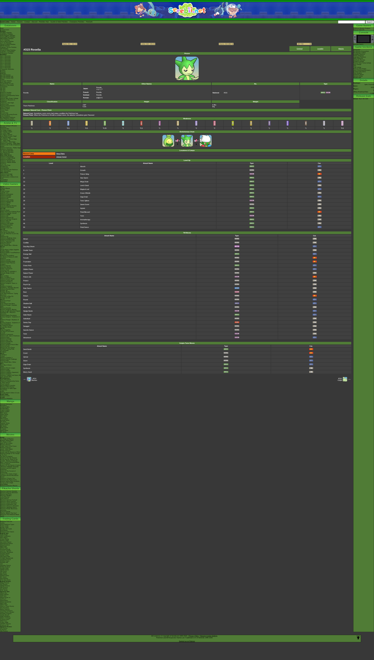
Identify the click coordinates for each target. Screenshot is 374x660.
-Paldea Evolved (5, 567)
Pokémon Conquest (6, 286)
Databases (10, 25)
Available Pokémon (359, 54)
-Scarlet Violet (4, 568)
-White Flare (4, 548)
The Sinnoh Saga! (5, 137)
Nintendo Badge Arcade (7, 273)
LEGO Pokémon (5, 107)
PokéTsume (3, 181)
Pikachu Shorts (10, 488)
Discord (34, 22)
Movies (10, 434)
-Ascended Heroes (5, 542)
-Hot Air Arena (4, 607)
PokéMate (3, 352)
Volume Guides (4, 411)
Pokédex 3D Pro (5, 292)
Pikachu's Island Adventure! (8, 503)
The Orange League (6, 131)
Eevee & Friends (5, 511)
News (2, 28)
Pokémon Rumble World (7, 261)
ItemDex (2, 70)
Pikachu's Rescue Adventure (9, 492)
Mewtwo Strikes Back (6, 440)
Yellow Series (4, 414)
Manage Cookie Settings (208, 636)
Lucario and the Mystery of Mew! (10, 452)
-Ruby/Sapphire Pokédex (7, 35)
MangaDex (3, 405)
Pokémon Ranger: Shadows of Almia (9, 320)
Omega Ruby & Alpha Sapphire (9, 249)
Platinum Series (5, 423)
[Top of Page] (358, 637)
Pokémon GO (4, 198)
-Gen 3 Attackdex (5, 59)
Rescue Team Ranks (359, 69)
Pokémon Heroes (5, 447)
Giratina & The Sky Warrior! (8, 458)
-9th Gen (2, 88)
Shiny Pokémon (5, 153)
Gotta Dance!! (4, 498)
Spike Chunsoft (369, 84)
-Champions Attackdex (7, 69)
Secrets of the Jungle (6, 482)
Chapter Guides (5, 410)
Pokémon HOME (5, 214)
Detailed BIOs (4, 408)
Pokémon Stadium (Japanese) (9, 372)
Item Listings (357, 64)
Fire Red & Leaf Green (7, 331)
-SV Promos (3, 584)
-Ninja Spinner (4, 594)
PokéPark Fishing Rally (7, 349)
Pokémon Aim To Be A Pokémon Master (10, 145)
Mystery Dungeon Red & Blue (9, 344)
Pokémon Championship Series (9, 95)
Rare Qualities (357, 73)
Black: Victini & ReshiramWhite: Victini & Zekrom (10, 463)
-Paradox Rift (4, 562)
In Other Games (5, 382)
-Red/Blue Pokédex (6, 32)
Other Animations (5, 171)
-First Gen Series (5, 580)
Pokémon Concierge (6, 174)
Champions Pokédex (77, 22)
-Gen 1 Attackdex (5, 56)
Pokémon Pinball (5, 371)
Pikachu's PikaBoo (5, 495)
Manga (10, 401)
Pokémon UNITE (5, 203)
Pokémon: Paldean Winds (8, 162)
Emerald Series (4, 420)
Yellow (2, 366)
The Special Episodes (6, 150)
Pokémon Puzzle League (7, 368)
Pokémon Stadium (5, 374)
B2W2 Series (4, 427)
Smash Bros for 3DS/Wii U (8, 271)
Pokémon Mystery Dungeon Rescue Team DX (8, 219)
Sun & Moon (4, 230)
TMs (354, 66)
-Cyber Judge (4, 622)
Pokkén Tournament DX (7, 241)
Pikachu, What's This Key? (8, 513)
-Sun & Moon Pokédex (7, 41)
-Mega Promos (4, 583)
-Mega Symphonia (5, 602)
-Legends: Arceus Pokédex (8, 47)
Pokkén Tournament (6, 268)
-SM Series (3, 571)
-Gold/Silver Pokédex (6, 34)
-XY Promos (3, 588)
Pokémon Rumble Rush (7, 239)
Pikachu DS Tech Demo (7, 347)
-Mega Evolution (5, 545)
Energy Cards (4, 527)
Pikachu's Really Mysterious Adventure (8, 509)
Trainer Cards (4, 526)
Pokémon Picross (5, 265)
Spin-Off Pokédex (5, 75)
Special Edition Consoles (7, 385)
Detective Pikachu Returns (8, 206)
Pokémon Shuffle (5, 260)
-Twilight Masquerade (6, 558)
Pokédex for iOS (5, 298)
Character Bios (4, 129)
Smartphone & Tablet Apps (8, 388)
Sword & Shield (4, 210)
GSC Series (3, 416)
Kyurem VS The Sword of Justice (10, 465)
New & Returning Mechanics (362, 70)
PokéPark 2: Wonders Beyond (9, 287)
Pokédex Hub (44, 22)
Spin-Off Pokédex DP (6, 76)
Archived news (4, 30)
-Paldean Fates (4, 561)
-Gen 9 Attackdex (5, 67)
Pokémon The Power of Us (8, 480)
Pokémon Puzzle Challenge (8, 359)
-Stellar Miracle (4, 615)
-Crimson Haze (4, 619)
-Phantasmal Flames (6, 543)
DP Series (3, 421)
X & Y (2, 248)
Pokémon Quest (5, 244)
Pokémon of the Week (7, 85)
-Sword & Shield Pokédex (7, 44)
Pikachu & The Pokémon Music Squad (9, 515)
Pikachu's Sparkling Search (8, 507)
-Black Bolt (3, 546)
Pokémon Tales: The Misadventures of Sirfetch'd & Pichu (9, 177)
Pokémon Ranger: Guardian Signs (8, 305)
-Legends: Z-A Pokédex (7, 51)
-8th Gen (2, 89)
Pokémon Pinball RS (6, 341)
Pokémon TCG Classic (7, 532)
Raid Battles (4, 530)
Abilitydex (3, 73)
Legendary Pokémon (359, 57)
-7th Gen (2, 91)
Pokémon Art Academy (7, 255)
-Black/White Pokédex (7, 38)
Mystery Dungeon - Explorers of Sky (10, 317)
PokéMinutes (4, 166)
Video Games (10, 184)
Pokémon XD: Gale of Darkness (10, 336)
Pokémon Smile (5, 222)
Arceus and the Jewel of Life (9, 459)
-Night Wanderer (5, 616)
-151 (1, 564)
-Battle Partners (5, 609)
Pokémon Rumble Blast (7, 289)
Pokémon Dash (4, 337)
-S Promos (3, 629)
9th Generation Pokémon (7, 117)
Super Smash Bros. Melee (8, 362)
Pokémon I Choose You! (7, 478)
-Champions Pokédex (6, 53)
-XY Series (3, 572)
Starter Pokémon (358, 55)
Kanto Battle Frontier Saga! (8, 136)
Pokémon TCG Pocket (7, 207)
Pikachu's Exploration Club (8, 504)
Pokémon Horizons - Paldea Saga (10, 147)
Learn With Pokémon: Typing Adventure (9, 294)
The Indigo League (5, 130)
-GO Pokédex (4, 49)
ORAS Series (4, 430)
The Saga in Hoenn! (6, 134)
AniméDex (3, 127)
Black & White (4, 276)
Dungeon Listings (358, 61)
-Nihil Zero (3, 596)
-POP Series (4, 590)
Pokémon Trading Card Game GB (10, 375)
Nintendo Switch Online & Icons (9, 393)
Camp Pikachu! (4, 497)
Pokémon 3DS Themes (7, 387)
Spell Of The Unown (6, 443)
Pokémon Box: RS (5, 340)
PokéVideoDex (4, 168)
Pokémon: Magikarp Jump (8, 238)
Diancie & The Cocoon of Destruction (7, 471)
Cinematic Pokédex (6, 81)
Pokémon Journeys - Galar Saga (10, 143)
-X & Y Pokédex (5, 40)
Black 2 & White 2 (5, 277)
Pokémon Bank (4, 251)
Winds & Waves (5, 188)
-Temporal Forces (5, 559)
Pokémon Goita (4, 395)
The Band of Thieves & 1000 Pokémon (9, 257)
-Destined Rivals (5, 549)
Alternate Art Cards (6, 529)
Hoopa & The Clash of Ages (8, 474)
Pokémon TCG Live (6, 228)
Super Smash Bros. (6, 376)
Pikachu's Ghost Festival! (8, 501)
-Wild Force (3, 621)
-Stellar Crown (4, 555)
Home (13, 22)
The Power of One (5, 442)
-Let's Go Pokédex (5, 43)
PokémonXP (4, 97)
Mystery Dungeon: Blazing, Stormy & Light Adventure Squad (10, 310)
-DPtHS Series (4, 575)
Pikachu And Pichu (6, 494)
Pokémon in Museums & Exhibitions (7, 100)
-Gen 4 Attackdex (5, 60)
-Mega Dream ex (5, 597)
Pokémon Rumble (5, 308)
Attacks (341, 49)
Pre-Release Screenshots (361, 51)
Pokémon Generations (7, 156)
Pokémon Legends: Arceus (8, 213)
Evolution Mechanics (359, 71)
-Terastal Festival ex (6, 610)
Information (356, 50)
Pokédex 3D (4, 290)
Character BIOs (5, 407)
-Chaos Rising (4, 539)
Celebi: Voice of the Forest (8, 446)
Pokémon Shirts (5, 108)
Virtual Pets (3, 390)
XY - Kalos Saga (5, 140)
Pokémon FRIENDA (6, 398)
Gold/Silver (3, 355)
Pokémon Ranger (5, 343)
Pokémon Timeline (5, 92)
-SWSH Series (4, 569)
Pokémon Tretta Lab (6, 280)
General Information (6, 404)
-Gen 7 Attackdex (5, 65)
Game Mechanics (5, 82)
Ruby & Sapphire (5, 330)
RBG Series (3, 413)
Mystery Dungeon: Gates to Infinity (8, 284)
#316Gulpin (340, 379)
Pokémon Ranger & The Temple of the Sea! (10, 454)
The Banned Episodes (6, 152)
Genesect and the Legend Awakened (8, 468)
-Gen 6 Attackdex (5, 63)
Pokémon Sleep (5, 204)
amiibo (2, 391)
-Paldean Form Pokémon (7, 120)
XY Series (3, 429)
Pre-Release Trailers (359, 52)
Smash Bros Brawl (5, 327)
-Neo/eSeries (4, 578)
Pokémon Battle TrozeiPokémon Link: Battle (10, 253)
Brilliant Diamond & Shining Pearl (10, 211)
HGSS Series (4, 424)
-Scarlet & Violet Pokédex (8, 50)
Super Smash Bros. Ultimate (9, 245)
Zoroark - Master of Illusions (8, 461)
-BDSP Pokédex (5, 46)
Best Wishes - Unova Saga (8, 139)
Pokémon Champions (6, 194)
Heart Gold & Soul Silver (7, 303)
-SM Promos (4, 587)
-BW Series (3, 574)
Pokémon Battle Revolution (8, 315)
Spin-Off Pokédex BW (6, 78)
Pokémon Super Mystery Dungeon (7, 263)
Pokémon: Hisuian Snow (7, 161)
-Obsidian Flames (5, 565)
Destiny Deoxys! (5, 450)
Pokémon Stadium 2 (6, 357)
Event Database (5, 116)
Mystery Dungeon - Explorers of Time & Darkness (10, 323)
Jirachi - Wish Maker (6, 449)
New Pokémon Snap (6, 225)
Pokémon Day (4, 104)
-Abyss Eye (3, 593)
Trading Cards (10, 518)
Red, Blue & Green (6, 365)
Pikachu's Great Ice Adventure (9, 506)
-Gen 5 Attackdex (5, 62)
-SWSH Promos (5, 586)
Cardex (2, 79)
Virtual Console (4, 384)
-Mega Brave (4, 600)
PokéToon (3, 164)
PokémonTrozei (5, 346)
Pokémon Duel (4, 270)
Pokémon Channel (5, 338)
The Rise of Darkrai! (6, 456)
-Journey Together (5, 551)
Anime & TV (10, 123)
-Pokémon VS (4, 625)
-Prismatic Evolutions (6, 552)
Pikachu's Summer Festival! (8, 500)
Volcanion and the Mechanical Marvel (9, 476)
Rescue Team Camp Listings (362, 63)
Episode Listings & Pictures (8, 126)
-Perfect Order (4, 540)
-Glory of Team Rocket (7, 606)
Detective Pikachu (5, 242)
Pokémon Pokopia (5, 195)
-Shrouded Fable (5, 556)
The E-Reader (4, 350)
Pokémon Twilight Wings (7, 158)
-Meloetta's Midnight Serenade (9, 466)
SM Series (3, 432)
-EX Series (3, 577)
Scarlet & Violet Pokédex (59, 22)
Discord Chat (4, 113)
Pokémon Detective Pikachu (8, 485)
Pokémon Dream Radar (7, 279)
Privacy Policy (194, 636)
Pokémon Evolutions (6, 159)
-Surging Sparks (5, 553)
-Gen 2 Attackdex (5, 57)
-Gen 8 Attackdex (5, 66)
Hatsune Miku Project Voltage (9, 98)
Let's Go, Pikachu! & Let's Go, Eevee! (9, 234)
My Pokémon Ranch (6, 325)
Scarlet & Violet (4, 191)
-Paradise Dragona (5, 613)
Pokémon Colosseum (6, 334)
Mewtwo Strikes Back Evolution (9, 481)
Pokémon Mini (4, 360)
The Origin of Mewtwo (7, 439)
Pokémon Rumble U (6, 282)
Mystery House (358, 76)
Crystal (2, 356)
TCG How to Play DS (6, 296)
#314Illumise (34, 379)
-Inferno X (3, 599)
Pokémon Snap (4, 369)
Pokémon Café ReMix (7, 200)
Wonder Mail (357, 77)
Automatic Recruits (359, 60)
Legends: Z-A (4, 192)
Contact (27, 22)
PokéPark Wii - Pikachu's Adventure (7, 313)
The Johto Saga (5, 133)
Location (320, 49)
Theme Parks (4, 110)
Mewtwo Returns (5, 445)
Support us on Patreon (187, 641)
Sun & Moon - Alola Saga (7, 142)
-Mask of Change (5, 618)
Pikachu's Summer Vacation (8, 491)
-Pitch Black (3, 537)
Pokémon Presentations (7, 105)
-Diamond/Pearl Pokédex (7, 37)
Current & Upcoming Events (8, 114)
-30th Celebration (5, 536)
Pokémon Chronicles (6, 149)
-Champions (3, 86)
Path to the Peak (5, 165)
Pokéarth (89, 22)
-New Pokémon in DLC (7, 119)
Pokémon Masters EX (6, 201)
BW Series (3, 426)
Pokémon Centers (5, 94)
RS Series (3, 417)
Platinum (2, 302)
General (299, 49)
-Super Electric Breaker (7, 612)
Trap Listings (357, 67)
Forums (20, 22)
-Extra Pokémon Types (7, 524)
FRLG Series (4, 419)
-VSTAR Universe (5, 624)
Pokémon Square (358, 74)
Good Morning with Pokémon (9, 169)
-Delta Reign (4, 534)
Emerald (2, 333)
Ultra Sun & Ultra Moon (7, 232)
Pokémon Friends (5, 197)
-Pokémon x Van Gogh (7, 103)
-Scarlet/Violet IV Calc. (7, 84)
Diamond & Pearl (5, 301)
